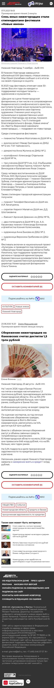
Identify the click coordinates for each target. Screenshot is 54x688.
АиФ (19, 379)
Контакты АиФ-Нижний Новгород (21, 595)
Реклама (7, 584)
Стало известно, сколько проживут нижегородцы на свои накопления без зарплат (28, 528)
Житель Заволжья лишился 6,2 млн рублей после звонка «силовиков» (30, 544)
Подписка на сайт (12, 591)
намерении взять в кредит (27, 462)
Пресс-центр (38, 581)
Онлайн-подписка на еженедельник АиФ (25, 588)
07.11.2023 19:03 (8, 11)
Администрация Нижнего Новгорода (19, 63)
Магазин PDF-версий (25, 584)
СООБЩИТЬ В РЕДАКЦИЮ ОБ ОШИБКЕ (21, 599)
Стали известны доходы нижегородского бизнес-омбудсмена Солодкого (30, 552)
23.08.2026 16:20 (8, 324)
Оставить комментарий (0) (27, 286)
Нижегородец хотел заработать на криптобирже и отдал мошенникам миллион (31, 561)
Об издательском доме (15, 581)
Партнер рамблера (24, 675)
